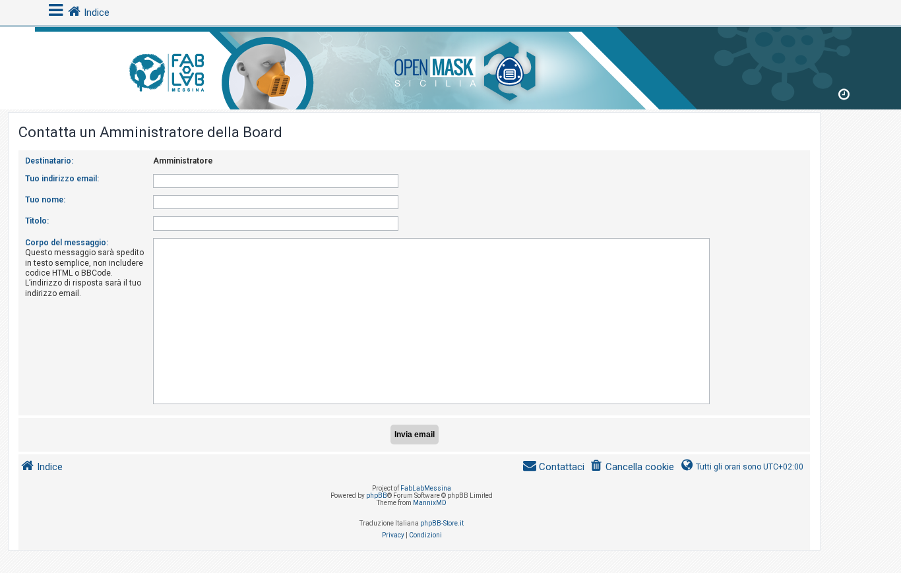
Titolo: (37, 221)
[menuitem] (632, 467)
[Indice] (450, 66)
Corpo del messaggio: (66, 242)
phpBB (376, 495)
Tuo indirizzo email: (62, 178)
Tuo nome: (45, 199)
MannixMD (430, 502)
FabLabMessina (425, 488)
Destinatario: (49, 161)
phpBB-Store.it (442, 523)
